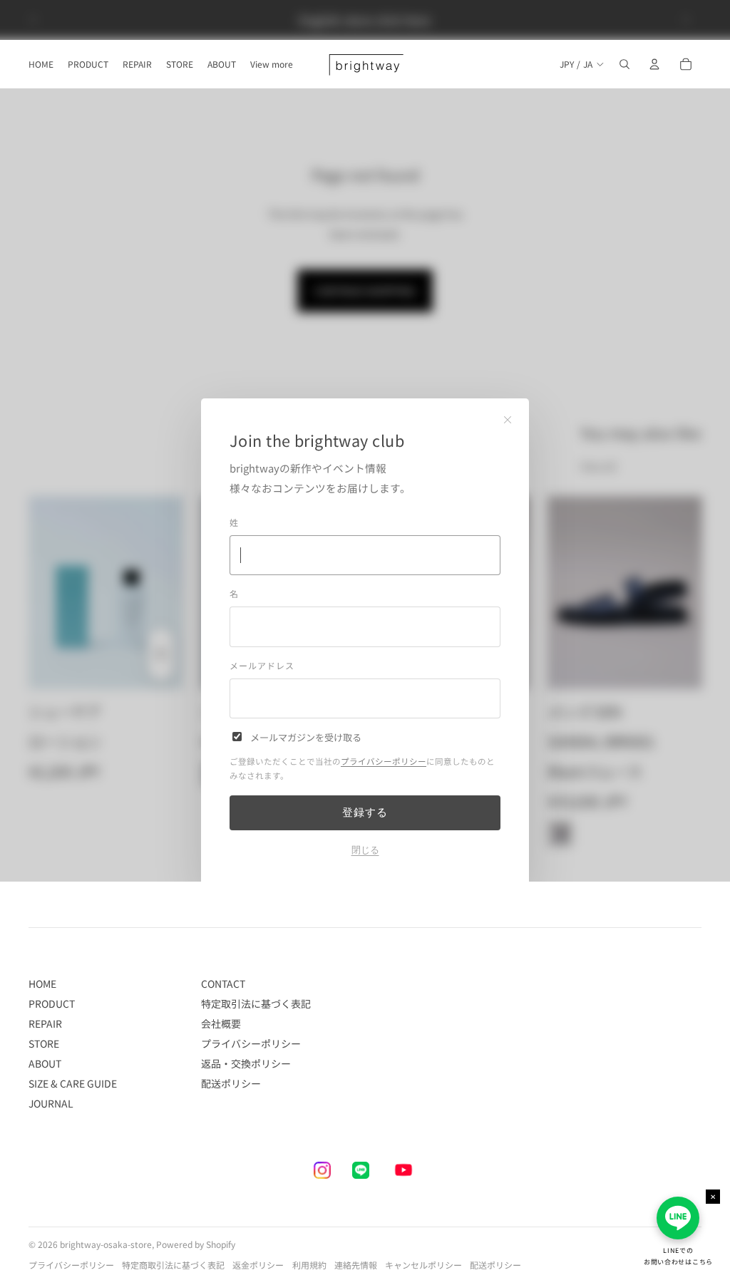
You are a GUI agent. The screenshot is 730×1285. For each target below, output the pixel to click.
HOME (42, 983)
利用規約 (309, 1265)
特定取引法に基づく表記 (256, 1003)
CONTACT (223, 983)
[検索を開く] (624, 64)
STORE (44, 1043)
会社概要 (221, 1023)
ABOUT (45, 1063)
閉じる (365, 850)
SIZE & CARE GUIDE (73, 1083)
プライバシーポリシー (383, 761)
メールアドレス (262, 665)
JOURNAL (51, 1103)
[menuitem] (271, 64)
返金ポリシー (258, 1265)
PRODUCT (52, 1003)
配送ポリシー (231, 1083)
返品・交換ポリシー (246, 1063)
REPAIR (45, 1023)
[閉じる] (507, 419)
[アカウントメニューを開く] (654, 64)
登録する (364, 812)
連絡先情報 (355, 1265)
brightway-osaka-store (106, 1244)
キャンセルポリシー (423, 1265)
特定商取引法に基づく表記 (173, 1265)
